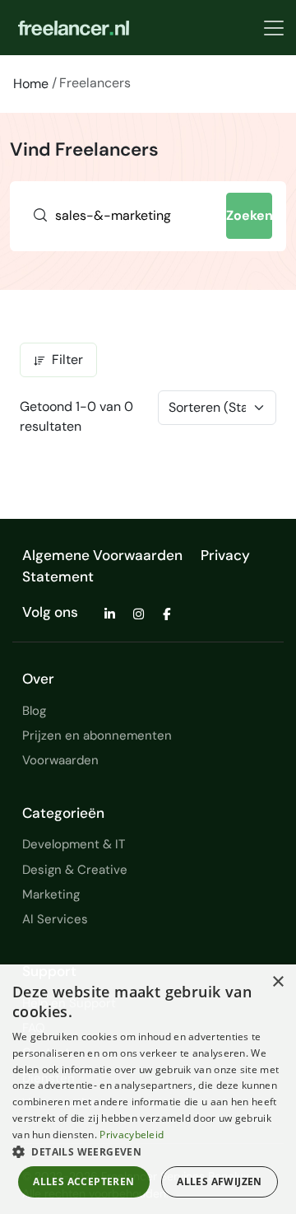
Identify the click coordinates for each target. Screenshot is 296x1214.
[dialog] (148, 1089)
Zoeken (249, 215)
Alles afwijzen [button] (219, 1181)
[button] (148, 1151)
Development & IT (73, 844)
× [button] (277, 982)
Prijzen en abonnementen (97, 735)
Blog (34, 711)
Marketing (51, 894)
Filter (67, 359)
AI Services (55, 919)
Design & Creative (74, 869)
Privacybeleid (131, 1135)
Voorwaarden (60, 760)
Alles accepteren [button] (83, 1181)
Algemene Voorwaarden (102, 555)
